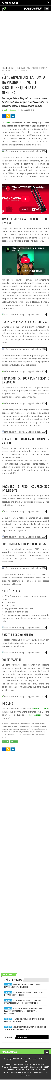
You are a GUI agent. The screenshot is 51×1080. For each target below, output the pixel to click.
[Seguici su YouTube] (10, 2)
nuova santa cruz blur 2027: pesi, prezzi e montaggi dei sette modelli (24, 993)
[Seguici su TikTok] (3, 2)
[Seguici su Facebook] (17, 2)
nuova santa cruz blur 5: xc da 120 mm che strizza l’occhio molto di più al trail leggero (24, 1001)
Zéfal (8, 122)
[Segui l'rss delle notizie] (8, 116)
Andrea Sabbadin (10, 110)
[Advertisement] (25, 38)
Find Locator (34, 715)
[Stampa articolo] (13, 116)
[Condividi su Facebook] (4, 116)
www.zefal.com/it (40, 708)
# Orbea (14, 742)
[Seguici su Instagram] (6, 2)
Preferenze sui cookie (22, 1072)
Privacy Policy (8, 1072)
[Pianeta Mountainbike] (4, 8)
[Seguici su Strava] (13, 2)
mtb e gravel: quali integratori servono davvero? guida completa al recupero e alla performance (23, 1011)
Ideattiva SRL (25, 1075)
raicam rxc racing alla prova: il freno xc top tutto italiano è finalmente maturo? (25, 1028)
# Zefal (6, 742)
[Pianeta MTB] (12, 1052)
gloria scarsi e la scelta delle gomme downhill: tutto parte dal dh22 (22, 985)
